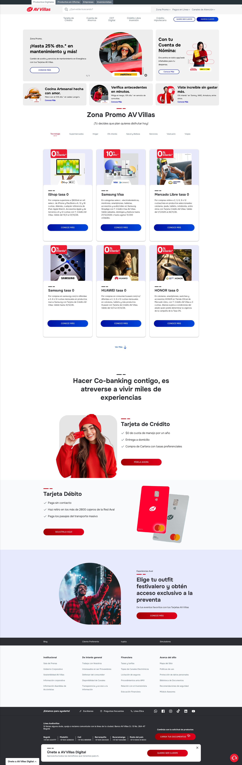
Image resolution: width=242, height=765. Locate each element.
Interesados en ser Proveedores (96, 669)
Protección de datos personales (174, 674)
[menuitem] (68, 19)
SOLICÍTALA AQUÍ (63, 532)
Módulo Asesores (167, 691)
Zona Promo (162, 9)
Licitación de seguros (130, 674)
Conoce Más (45, 70)
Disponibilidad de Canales (93, 680)
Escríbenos (88, 711)
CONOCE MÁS (157, 615)
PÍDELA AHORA (141, 462)
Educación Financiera (130, 691)
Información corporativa (54, 680)
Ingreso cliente (207, 19)
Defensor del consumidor (93, 674)
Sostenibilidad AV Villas (53, 674)
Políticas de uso (167, 669)
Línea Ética (139, 711)
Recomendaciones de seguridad (174, 686)
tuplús (124, 641)
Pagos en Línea (180, 9)
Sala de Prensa (50, 663)
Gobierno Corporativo (53, 669)
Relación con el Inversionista (134, 686)
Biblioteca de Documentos (172, 680)
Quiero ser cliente (167, 753)
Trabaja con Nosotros (92, 663)
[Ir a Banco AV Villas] (38, 9)
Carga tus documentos (173, 736)
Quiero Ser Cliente (184, 19)
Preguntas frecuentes (113, 711)
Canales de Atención (202, 9)
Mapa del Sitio (166, 663)
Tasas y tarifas (127, 663)
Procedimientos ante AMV (133, 680)
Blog (45, 641)
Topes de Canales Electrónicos (135, 669)
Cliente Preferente (90, 641)
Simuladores (165, 641)
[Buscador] (66, 9)
